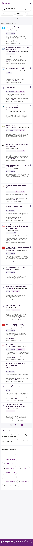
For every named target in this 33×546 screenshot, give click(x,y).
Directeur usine (10, 455)
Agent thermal (25, 481)
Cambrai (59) (14, 18)
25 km (26, 9)
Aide (7, 486)
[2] (22, 425)
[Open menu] (30, 3)
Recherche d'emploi (5, 18)
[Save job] (30, 27)
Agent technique (10, 481)
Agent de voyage (10, 472)
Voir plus (14, 41)
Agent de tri (24, 468)
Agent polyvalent (10, 477)
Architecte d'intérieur (11, 464)
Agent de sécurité (10, 468)
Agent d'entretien (10, 459)
